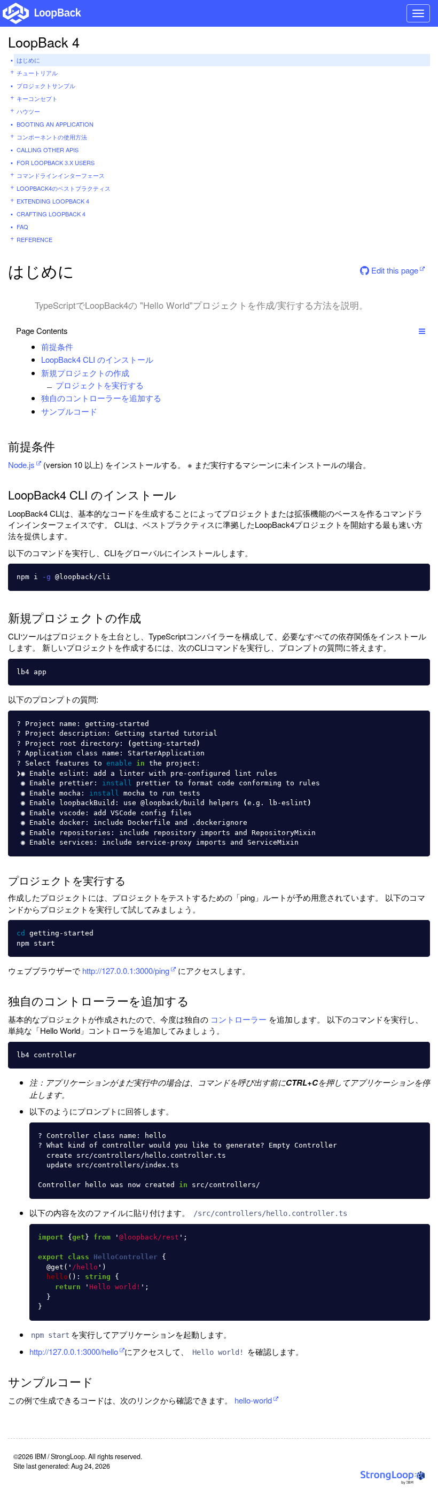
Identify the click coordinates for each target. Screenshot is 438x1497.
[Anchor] (79, 346)
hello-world (253, 1400)
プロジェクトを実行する (100, 385)
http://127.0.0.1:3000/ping (125, 970)
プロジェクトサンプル (46, 85)
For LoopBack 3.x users (56, 162)
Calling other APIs (48, 149)
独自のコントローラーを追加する (101, 397)
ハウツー (28, 111)
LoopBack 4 (44, 41)
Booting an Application (55, 124)
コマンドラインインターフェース (61, 175)
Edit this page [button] (393, 270)
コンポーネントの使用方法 (52, 136)
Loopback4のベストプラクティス (64, 188)
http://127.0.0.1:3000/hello (73, 1351)
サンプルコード (69, 411)
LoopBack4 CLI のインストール (97, 359)
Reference (34, 239)
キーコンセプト (37, 98)
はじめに (28, 60)
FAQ (22, 226)
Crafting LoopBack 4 (51, 213)
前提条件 (57, 346)
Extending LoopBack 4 (53, 201)
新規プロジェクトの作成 (85, 372)
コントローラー (238, 1019)
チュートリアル (37, 72)
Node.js (21, 464)
